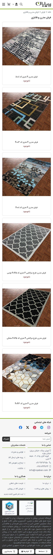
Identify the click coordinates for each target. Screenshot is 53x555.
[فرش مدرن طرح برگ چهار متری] (26, 177)
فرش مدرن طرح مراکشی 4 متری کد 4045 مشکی (26, 338)
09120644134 (43, 466)
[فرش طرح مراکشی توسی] (26, 242)
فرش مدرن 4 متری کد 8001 (26, 77)
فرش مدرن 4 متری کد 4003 (26, 142)
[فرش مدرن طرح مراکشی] (26, 307)
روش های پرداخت (42, 488)
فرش (43, 12)
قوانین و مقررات (17, 452)
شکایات (20, 468)
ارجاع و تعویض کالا (16, 463)
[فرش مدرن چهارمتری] (26, 46)
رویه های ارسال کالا (15, 457)
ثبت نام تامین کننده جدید (13, 494)
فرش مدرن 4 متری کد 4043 (26, 403)
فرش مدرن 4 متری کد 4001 (26, 207)
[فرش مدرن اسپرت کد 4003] (26, 111)
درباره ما (46, 483)
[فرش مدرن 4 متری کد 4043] (26, 373)
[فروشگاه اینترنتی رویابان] (43, 4)
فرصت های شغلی (16, 483)
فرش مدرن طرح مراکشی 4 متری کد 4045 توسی (26, 273)
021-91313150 (42, 462)
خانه (49, 12)
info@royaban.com (38, 470)
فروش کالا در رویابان (15, 488)
